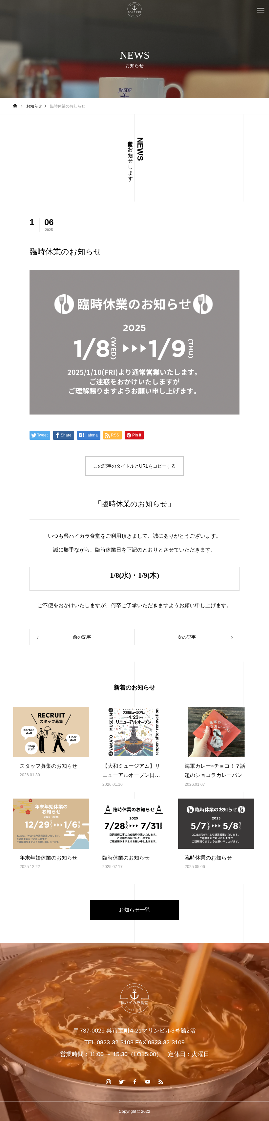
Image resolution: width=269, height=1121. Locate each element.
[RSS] (160, 1081)
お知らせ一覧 (134, 910)
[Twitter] (121, 1081)
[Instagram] (108, 1081)
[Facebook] (134, 1081)
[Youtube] (147, 1081)
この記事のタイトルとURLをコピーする (134, 466)
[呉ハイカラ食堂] (134, 10)
